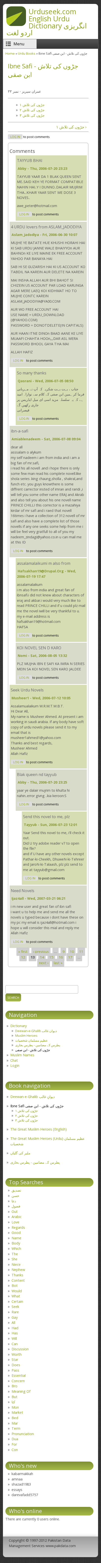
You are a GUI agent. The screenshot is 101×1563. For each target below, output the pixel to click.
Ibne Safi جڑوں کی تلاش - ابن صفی (37, 1106)
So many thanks (31, 373)
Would (17, 1291)
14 (42, 957)
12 (23, 957)
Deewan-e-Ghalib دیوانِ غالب (32, 1096)
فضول (16, 1206)
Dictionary (18, 1025)
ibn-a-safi (19, 431)
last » (58, 962)
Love (15, 1222)
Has (15, 1333)
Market (17, 1412)
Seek (15, 1306)
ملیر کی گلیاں (20, 1153)
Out (15, 1211)
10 (72, 951)
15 (51, 957)
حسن (15, 1195)
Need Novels (22, 890)
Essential (19, 1375)
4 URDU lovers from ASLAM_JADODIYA (46, 227)
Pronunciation (23, 1433)
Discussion (20, 1349)
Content (18, 1280)
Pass (15, 1370)
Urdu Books (26, 53)
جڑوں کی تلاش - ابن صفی (32, 1050)
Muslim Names (22, 1055)
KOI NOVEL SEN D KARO (39, 648)
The (15, 1254)
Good (16, 1232)
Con (15, 1449)
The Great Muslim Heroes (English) (38, 1129)
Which (16, 1248)
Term (16, 1428)
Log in (15, 137)
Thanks (17, 1275)
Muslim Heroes (26, 1035)
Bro (14, 1386)
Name (16, 1238)
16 (61, 957)
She (14, 1259)
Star (15, 1359)
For (14, 1444)
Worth (17, 1354)
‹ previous (41, 951)
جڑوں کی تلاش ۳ (32, 115)
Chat (14, 1060)
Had (15, 1328)
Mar (15, 1423)
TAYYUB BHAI (29, 160)
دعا (14, 1201)
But (14, 1396)
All (13, 1322)
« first (22, 951)
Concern (18, 1380)
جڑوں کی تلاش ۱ (32, 104)
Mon (15, 1407)
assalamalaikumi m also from (43, 563)
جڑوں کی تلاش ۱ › (71, 127)
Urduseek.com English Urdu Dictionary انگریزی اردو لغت (46, 22)
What (16, 1296)
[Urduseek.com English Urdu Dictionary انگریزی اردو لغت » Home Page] (16, 24)
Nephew (18, 1269)
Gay (15, 1317)
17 (70, 957)
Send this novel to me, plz (46, 816)
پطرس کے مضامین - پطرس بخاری (37, 1045)
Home (10, 53)
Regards (18, 1227)
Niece (16, 1264)
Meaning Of (21, 1391)
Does (16, 1365)
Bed (15, 1417)
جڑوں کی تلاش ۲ (32, 110)
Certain (17, 1301)
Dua (15, 1439)
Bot (15, 1285)
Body (16, 1243)
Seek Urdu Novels (27, 690)
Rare (15, 1312)
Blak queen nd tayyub (37, 774)
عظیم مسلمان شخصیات (31, 1040)
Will (14, 1338)
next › (43, 962)
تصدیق (16, 1190)
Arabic (17, 1216)
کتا (13, 1402)
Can (15, 1343)
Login (14, 1065)
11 (81, 951)
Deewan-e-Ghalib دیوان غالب (36, 1031)
